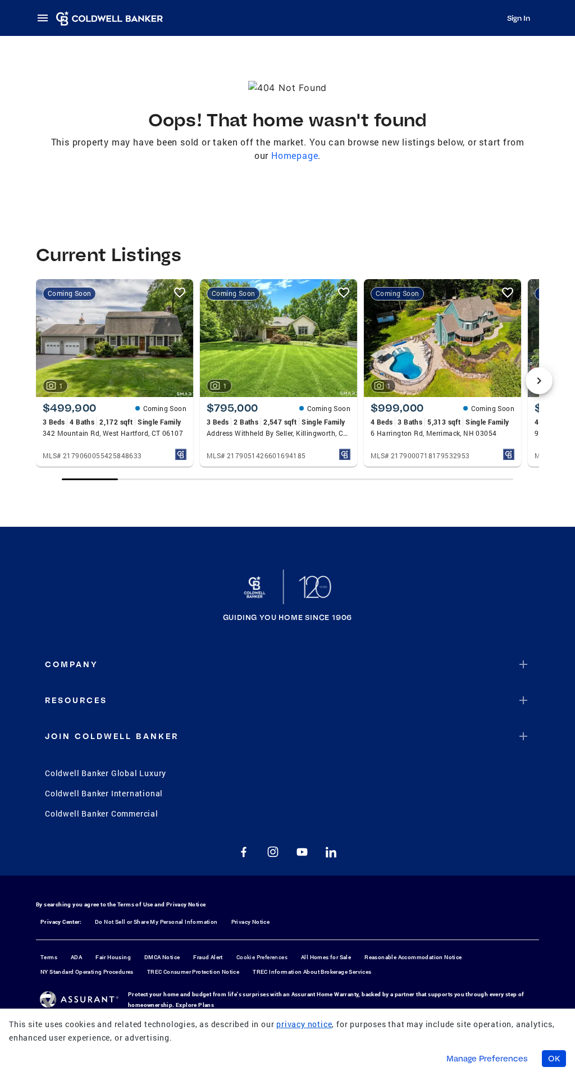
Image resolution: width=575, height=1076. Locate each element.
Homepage (294, 155)
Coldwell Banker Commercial (101, 813)
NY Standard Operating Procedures (87, 971)
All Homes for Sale (326, 957)
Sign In (518, 17)
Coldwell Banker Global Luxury (105, 773)
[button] (287, 664)
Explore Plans (195, 1005)
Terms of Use (135, 904)
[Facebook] (244, 852)
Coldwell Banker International (104, 793)
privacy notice (304, 1024)
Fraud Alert (207, 957)
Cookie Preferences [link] (262, 957)
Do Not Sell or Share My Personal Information (156, 921)
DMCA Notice (162, 957)
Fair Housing (113, 957)
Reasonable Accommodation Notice (413, 957)
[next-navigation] (539, 380)
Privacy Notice (186, 904)
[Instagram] (273, 852)
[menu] (46, 18)
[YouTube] (302, 852)
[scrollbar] (288, 479)
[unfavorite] (179, 292)
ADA (76, 957)
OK (554, 1059)
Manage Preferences (487, 1059)
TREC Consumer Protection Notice (193, 971)
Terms (48, 957)
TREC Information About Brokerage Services (312, 971)
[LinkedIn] (331, 852)
